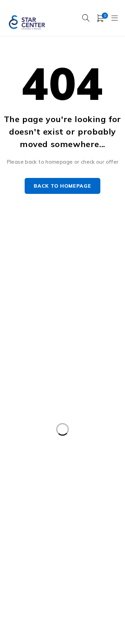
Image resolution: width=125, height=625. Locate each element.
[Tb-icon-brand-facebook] (7, 339)
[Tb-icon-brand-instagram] (23, 339)
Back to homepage (62, 186)
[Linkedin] (55, 339)
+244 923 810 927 (31, 322)
